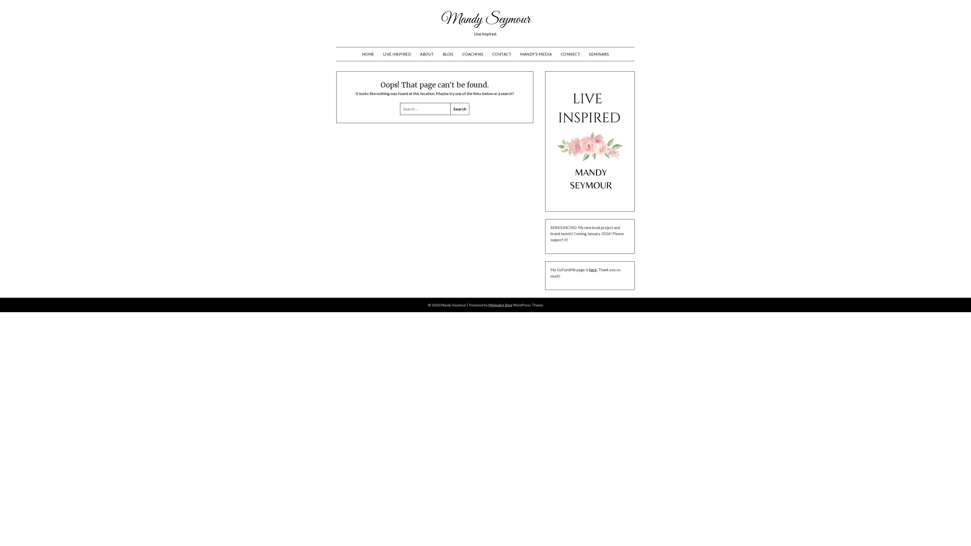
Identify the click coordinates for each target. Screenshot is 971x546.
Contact (502, 54)
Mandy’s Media (536, 54)
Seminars (599, 54)
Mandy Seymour (485, 20)
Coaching (472, 54)
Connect (570, 54)
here (593, 269)
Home (368, 54)
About (427, 54)
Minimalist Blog (500, 305)
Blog (448, 54)
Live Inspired (397, 54)
